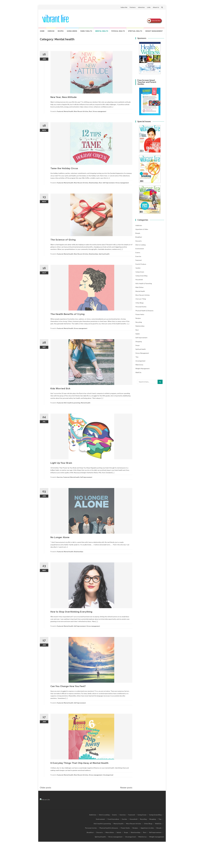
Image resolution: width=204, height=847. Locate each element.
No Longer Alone (59, 537)
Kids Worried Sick (60, 388)
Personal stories (140, 307)
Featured (60, 111)
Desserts (138, 241)
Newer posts (126, 787)
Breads (137, 233)
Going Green (72, 31)
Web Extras (139, 365)
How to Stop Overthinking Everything (71, 611)
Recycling (138, 322)
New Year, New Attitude (63, 97)
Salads (137, 334)
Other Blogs (139, 303)
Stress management (99, 111)
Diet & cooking (140, 245)
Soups (137, 345)
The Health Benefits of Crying (67, 314)
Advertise (141, 7)
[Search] (160, 382)
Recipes (61, 31)
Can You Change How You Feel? (68, 686)
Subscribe (124, 7)
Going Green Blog (141, 276)
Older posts (45, 787)
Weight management (154, 31)
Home (42, 31)
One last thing (140, 299)
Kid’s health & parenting (102, 823)
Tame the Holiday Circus (64, 168)
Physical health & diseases (144, 310)
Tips (136, 357)
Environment (139, 248)
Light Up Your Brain (61, 463)
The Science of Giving (63, 239)
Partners (133, 7)
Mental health (101, 31)
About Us (156, 7)
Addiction (138, 225)
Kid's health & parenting (72, 403)
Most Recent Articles (81, 111)
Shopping (138, 341)
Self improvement (109, 183)
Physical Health (118, 31)
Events (137, 252)
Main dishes (139, 287)
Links (148, 7)
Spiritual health (135, 31)
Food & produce (140, 264)
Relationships (93, 183)
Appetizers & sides (141, 229)
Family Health (86, 31)
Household (139, 279)
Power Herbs (139, 314)
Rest (90, 111)
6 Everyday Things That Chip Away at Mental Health (79, 763)
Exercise (51, 31)
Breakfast (138, 237)
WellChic (138, 372)
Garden (137, 268)
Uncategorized (108, 775)
